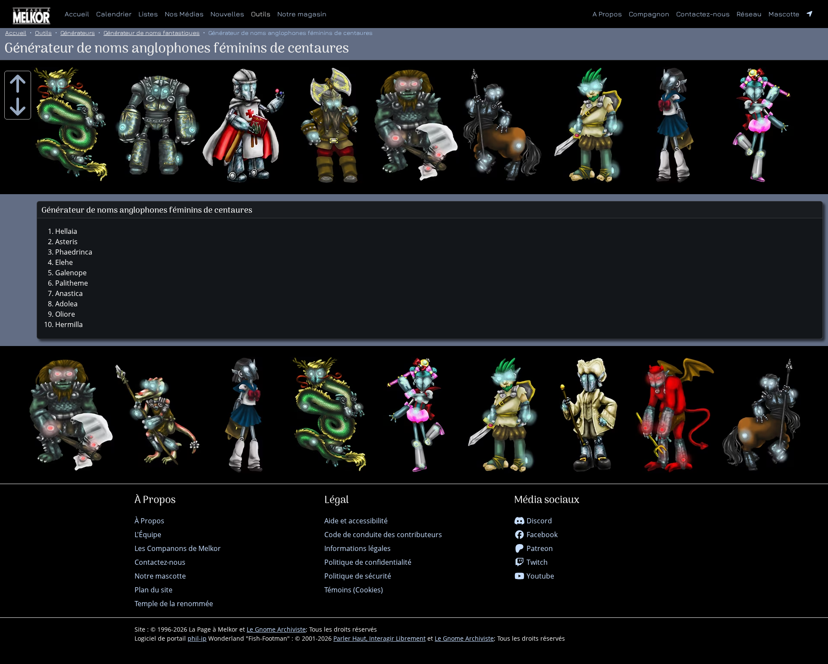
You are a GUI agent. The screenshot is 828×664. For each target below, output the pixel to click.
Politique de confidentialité (367, 562)
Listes (148, 14)
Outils (260, 14)
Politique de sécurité (357, 576)
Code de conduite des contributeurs (383, 534)
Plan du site (153, 590)
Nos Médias (184, 14)
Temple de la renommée (174, 603)
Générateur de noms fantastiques (152, 32)
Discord (538, 521)
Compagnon (649, 14)
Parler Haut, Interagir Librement (379, 638)
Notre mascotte (160, 576)
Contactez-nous (703, 14)
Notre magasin (301, 14)
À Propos (149, 521)
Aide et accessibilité (356, 521)
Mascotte (784, 14)
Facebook (541, 534)
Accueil (77, 14)
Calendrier (114, 14)
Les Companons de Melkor (178, 548)
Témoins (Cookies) (353, 590)
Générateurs (77, 32)
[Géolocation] (809, 13)
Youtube (539, 576)
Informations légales (357, 548)
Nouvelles (227, 14)
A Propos (607, 14)
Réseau (751, 13)
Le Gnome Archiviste (276, 629)
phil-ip (197, 638)
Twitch (536, 562)
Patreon (539, 548)
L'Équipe (148, 534)
